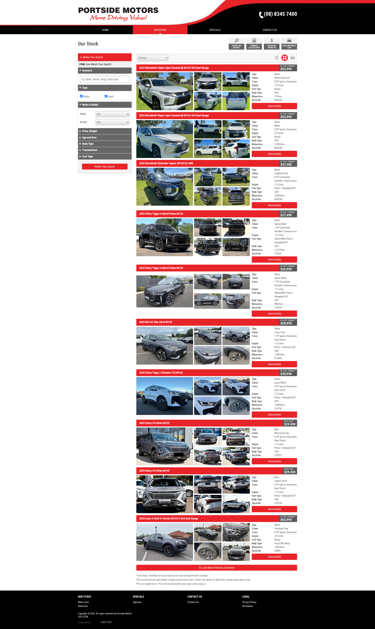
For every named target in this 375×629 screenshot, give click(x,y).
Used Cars (83, 606)
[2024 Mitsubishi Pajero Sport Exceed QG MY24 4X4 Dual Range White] (193, 139)
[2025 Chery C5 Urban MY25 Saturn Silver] (193, 494)
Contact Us (193, 602)
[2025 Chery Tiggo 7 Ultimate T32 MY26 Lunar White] (193, 396)
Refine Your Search (91, 57)
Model (83, 122)
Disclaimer (247, 606)
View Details (274, 106)
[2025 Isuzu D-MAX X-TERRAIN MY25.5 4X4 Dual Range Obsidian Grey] (193, 542)
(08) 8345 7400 (280, 14)
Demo (86, 96)
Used (110, 96)
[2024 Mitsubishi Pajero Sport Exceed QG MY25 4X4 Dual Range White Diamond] (193, 91)
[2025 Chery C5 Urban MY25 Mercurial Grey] (193, 446)
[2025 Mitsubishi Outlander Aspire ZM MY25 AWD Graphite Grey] (193, 187)
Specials (137, 602)
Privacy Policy (249, 602)
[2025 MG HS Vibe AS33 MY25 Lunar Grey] (193, 346)
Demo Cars (83, 602)
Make (83, 113)
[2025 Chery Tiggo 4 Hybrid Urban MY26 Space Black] (193, 237)
